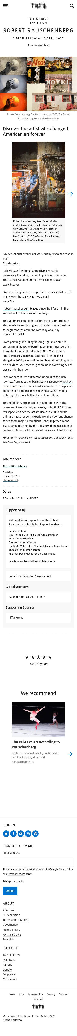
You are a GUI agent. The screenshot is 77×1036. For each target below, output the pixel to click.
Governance (10, 925)
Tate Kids (8, 939)
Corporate (9, 974)
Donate (7, 969)
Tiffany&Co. (16, 617)
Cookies (63, 994)
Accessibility (35, 994)
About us (8, 910)
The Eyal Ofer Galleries (15, 466)
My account (10, 979)
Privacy (51, 994)
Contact (38, 999)
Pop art (15, 356)
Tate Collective (11, 955)
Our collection (11, 915)
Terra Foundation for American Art (30, 576)
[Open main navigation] (15, 6)
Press (12, 994)
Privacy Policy (65, 869)
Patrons (7, 965)
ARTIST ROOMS (12, 934)
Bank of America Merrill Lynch (27, 597)
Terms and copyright (15, 920)
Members (9, 960)
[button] (72, 5)
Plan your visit (10, 479)
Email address (11, 853)
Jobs (21, 994)
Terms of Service (16, 873)
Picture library (11, 930)
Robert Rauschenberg (16, 309)
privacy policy (16, 881)
